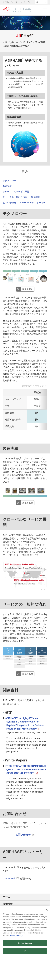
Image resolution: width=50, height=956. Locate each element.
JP (37, 2)
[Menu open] (45, 10)
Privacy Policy (16, 935)
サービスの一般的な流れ (15, 197)
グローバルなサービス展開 (16, 191)
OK (25, 951)
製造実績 (7, 186)
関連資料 (35, 197)
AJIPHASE (9, 878)
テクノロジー (9, 180)
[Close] (47, 910)
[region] (25, 931)
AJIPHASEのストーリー (33, 202)
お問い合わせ (9, 202)
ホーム (6, 896)
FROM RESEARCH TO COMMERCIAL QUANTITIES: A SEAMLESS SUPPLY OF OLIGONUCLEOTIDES (25, 769)
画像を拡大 (27, 289)
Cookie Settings (25, 943)
